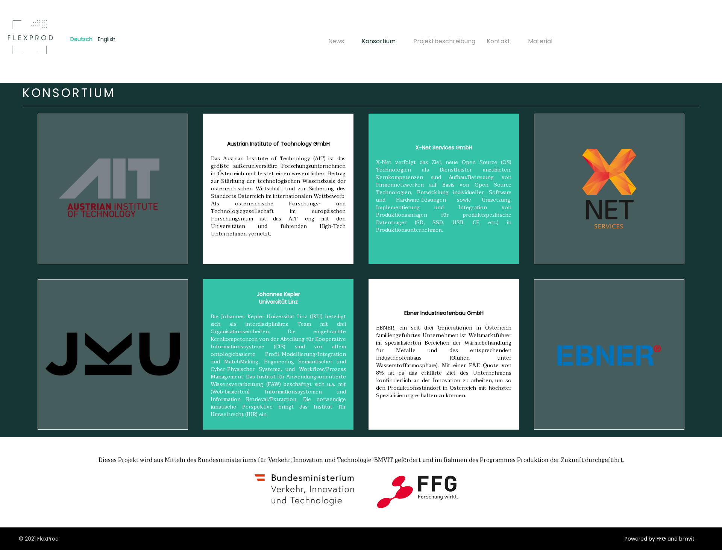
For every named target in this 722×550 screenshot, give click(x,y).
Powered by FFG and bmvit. (660, 538)
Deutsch (81, 39)
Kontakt (498, 41)
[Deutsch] (31, 37)
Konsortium (379, 41)
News (336, 41)
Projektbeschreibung (444, 41)
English (106, 39)
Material (540, 41)
